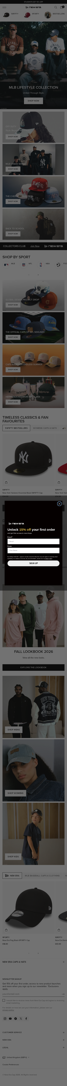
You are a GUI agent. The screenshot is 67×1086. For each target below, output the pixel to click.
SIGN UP (33, 563)
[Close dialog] (59, 504)
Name (9, 546)
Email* (9, 537)
